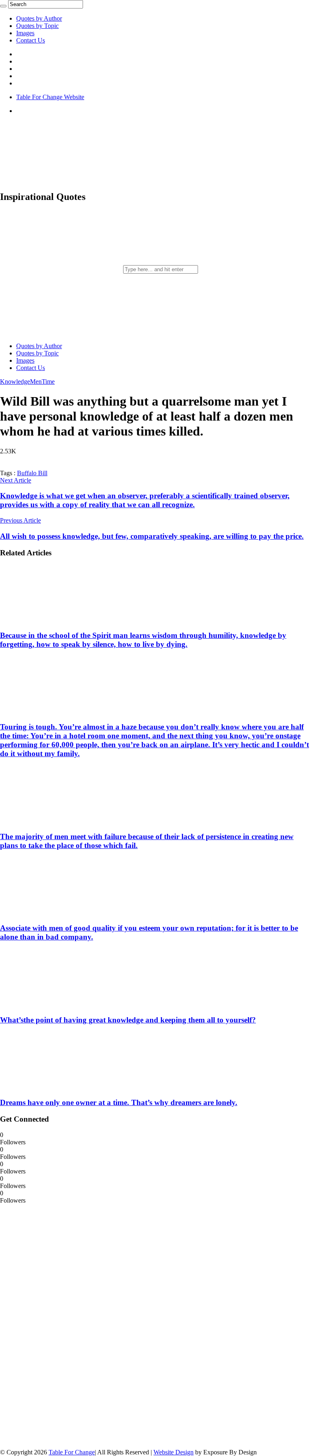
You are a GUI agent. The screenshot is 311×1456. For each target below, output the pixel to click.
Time (48, 381)
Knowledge (15, 381)
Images (25, 33)
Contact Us (30, 40)
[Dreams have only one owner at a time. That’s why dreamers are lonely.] (53, 1086)
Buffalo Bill (32, 473)
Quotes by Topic (37, 25)
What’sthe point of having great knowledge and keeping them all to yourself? (128, 1020)
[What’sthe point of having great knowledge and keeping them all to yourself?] (53, 1004)
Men (36, 381)
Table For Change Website (50, 97)
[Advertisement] (60, 1325)
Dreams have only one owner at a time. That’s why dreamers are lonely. (118, 1102)
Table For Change (72, 1452)
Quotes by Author (39, 18)
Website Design (173, 1452)
